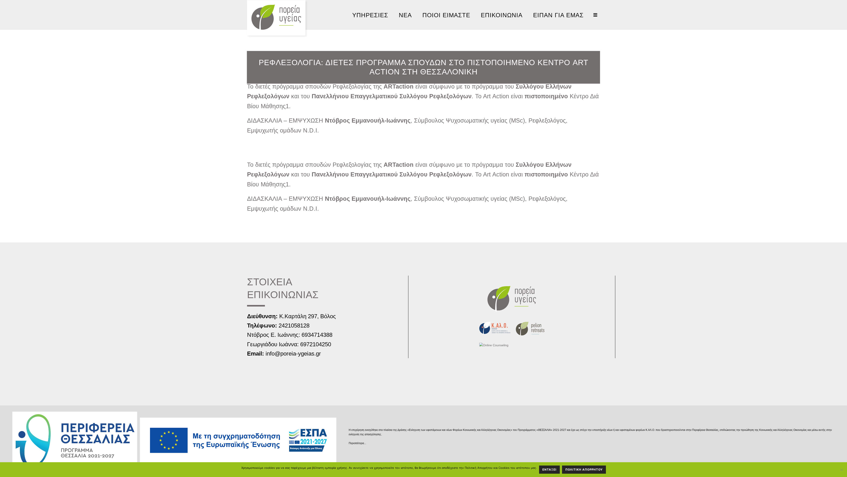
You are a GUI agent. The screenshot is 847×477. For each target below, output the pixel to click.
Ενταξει (549, 469)
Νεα (405, 15)
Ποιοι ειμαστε (446, 15)
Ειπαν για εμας (558, 15)
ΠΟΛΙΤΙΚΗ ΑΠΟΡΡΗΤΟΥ (584, 469)
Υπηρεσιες (370, 15)
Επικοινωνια (502, 15)
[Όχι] (841, 470)
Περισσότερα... (357, 443)
